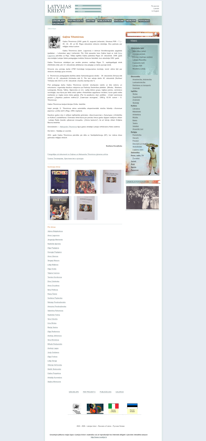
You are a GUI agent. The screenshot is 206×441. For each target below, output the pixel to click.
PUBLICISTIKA (104, 21)
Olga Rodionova (54, 331)
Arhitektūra (137, 114)
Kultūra (134, 106)
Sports (133, 167)
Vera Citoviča (52, 319)
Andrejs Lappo (53, 348)
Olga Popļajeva (53, 248)
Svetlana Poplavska (55, 298)
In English (155, 11)
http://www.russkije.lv (99, 437)
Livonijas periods (139, 54)
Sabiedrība (135, 152)
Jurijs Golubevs (53, 352)
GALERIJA (120, 392)
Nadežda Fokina (54, 315)
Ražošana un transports (142, 85)
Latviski (156, 8)
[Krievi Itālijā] (113, 414)
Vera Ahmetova (53, 340)
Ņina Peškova (53, 290)
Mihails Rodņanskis (55, 344)
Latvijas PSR (137, 66)
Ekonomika (135, 76)
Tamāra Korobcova (55, 277)
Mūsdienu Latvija (139, 69)
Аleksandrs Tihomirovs (68, 127)
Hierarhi (136, 138)
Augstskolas (137, 97)
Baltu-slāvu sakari (139, 51)
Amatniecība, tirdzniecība (142, 79)
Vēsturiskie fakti (137, 48)
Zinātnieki (136, 100)
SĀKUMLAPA (58, 21)
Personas (135, 170)
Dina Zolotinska (53, 281)
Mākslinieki (137, 111)
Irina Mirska (52, 323)
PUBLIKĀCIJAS (105, 392)
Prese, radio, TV (137, 155)
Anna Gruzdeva (53, 285)
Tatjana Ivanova (53, 273)
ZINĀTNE (90, 21)
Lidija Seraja (52, 361)
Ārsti (133, 164)
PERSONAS (144, 21)
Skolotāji (136, 103)
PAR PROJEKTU (75, 21)
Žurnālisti (136, 158)
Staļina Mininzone (54, 382)
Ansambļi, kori (138, 129)
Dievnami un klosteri (140, 144)
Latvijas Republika (139, 60)
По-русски (155, 6)
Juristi (133, 161)
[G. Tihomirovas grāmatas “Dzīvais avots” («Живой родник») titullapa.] (86, 219)
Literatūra (136, 109)
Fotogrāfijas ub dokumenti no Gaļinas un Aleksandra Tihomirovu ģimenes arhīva (78, 154)
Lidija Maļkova (53, 265)
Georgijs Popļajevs (55, 252)
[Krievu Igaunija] (132, 414)
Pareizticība (137, 135)
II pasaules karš (138, 63)
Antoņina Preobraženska (57, 306)
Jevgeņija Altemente (55, 240)
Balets (135, 120)
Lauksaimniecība (139, 82)
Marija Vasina (53, 327)
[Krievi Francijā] (122, 414)
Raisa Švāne (52, 294)
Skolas (135, 94)
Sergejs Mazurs (53, 260)
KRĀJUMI (118, 21)
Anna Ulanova (53, 256)
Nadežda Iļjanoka (54, 244)
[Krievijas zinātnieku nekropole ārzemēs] (77, 414)
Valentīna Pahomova (55, 311)
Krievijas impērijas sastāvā (142, 57)
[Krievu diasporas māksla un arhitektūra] (95, 414)
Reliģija (134, 132)
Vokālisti (136, 126)
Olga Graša (52, 269)
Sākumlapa (52, 28)
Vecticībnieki (137, 147)
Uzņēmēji (136, 88)
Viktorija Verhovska (55, 365)
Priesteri (136, 141)
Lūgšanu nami (138, 150)
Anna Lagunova (53, 235)
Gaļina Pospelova (54, 373)
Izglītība (134, 91)
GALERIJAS (58, 23)
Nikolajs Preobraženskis (57, 302)
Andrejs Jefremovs (55, 336)
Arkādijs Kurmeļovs (55, 377)
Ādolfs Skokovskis (54, 369)
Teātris (135, 123)
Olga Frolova (52, 357)
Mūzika (135, 117)
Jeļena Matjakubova (55, 231)
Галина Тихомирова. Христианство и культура (65, 158)
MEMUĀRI (131, 21)
